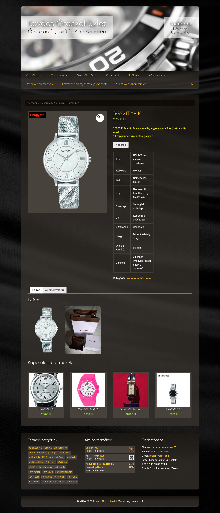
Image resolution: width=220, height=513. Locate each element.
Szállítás (133, 75)
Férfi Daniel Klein (63, 472)
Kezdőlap (32, 75)
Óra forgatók (60, 447)
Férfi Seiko (34, 481)
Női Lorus (59, 103)
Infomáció (155, 75)
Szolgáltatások (87, 75)
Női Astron (47, 457)
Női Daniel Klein (36, 462)
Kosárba (121, 144)
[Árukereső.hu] (181, 59)
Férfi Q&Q (72, 476)
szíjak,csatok (35, 447)
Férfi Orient (59, 476)
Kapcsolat (112, 75)
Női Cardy (60, 457)
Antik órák (72, 481)
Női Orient (62, 462)
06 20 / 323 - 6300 (160, 451)
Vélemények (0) (54, 290)
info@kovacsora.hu (159, 455)
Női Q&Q (33, 467)
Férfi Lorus (46, 476)
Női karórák (46, 103)
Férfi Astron (35, 472)
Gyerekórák (59, 481)
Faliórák (48, 447)
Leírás (36, 290)
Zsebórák (46, 481)
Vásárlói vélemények (39, 84)
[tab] (36, 290)
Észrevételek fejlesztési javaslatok (84, 84)
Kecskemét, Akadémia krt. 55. (162, 447)
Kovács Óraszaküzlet (67, 24)
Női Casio (71, 457)
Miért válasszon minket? (132, 84)
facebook (181, 23)
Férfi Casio (48, 472)
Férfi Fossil (34, 476)
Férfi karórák (45, 467)
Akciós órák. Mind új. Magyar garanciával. (49, 452)
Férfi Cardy (59, 467)
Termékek (57, 75)
